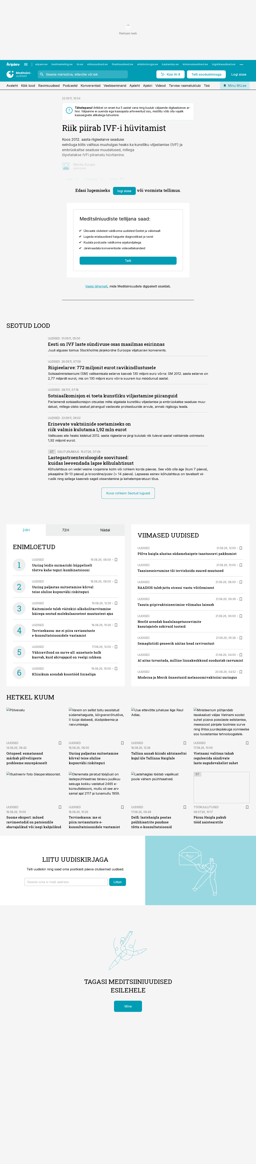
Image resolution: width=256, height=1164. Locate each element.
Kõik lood (28, 86)
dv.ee (80, 64)
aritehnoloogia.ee (147, 64)
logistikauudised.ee (223, 64)
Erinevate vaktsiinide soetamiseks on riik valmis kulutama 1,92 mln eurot (89, 426)
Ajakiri (147, 86)
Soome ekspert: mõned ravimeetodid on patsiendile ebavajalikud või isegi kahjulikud (33, 822)
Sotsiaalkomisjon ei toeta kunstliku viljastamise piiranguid (113, 396)
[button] (66, 882)
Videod (160, 86)
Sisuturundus (68, 451)
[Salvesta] (116, 559)
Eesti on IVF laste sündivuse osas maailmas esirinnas (106, 344)
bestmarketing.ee (62, 64)
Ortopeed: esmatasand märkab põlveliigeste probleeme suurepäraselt (26, 758)
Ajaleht (134, 86)
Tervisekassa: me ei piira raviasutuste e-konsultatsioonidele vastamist (94, 822)
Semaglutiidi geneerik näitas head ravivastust (176, 643)
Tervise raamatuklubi (185, 86)
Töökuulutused (206, 807)
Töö (207, 86)
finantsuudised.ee (122, 64)
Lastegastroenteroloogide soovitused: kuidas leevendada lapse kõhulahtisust (91, 460)
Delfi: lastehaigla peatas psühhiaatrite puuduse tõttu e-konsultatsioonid (151, 822)
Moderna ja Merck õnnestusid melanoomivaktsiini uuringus (187, 677)
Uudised (54, 338)
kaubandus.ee (170, 64)
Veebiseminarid (115, 86)
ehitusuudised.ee (97, 64)
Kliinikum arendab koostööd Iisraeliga (64, 674)
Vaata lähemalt (96, 286)
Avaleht (12, 86)
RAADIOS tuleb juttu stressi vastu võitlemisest (176, 587)
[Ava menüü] (26, 64)
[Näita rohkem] (241, 64)
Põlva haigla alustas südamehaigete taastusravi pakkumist (187, 554)
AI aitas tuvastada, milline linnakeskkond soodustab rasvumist (190, 660)
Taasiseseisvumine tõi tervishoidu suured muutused (181, 571)
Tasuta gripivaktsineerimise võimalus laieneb (176, 604)
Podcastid (70, 86)
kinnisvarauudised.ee (195, 64)
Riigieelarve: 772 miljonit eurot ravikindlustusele (102, 367)
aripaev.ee (41, 64)
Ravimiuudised (49, 86)
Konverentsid (90, 86)
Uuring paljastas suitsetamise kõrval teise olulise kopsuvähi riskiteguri (93, 758)
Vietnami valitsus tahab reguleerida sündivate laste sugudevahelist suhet (216, 758)
